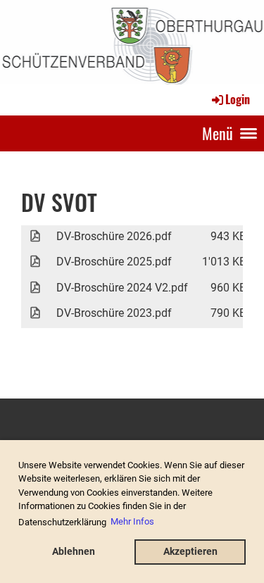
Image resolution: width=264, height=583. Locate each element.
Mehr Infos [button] (132, 521)
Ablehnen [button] (73, 552)
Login (237, 99)
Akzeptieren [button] (190, 552)
